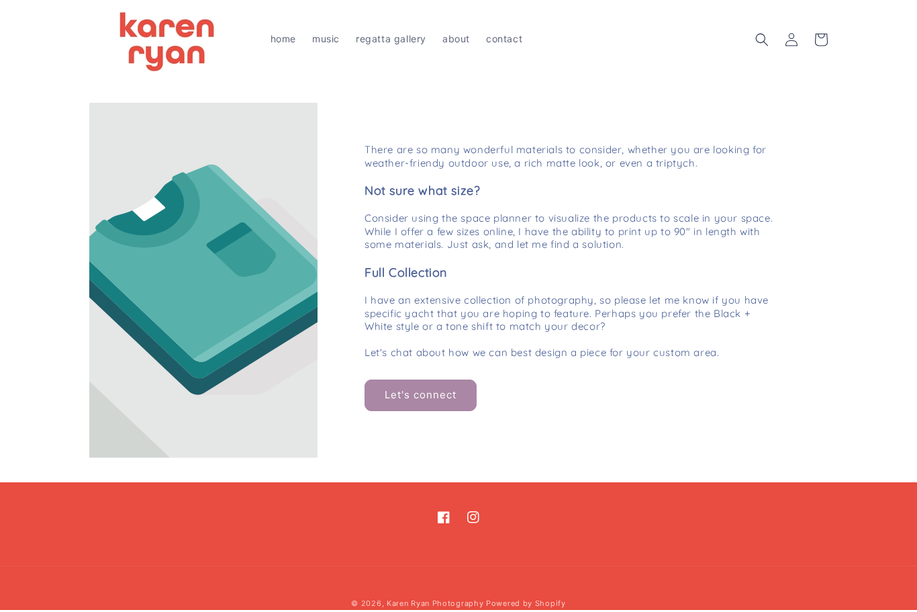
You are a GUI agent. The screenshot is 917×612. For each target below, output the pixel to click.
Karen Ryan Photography (435, 603)
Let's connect (420, 394)
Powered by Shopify (526, 603)
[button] (762, 39)
